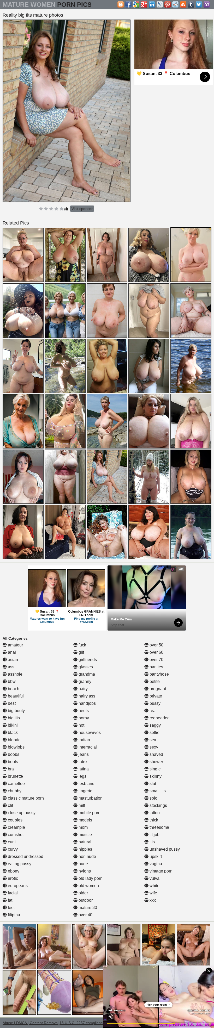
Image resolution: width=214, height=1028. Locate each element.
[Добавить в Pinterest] (167, 4)
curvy (12, 849)
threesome (158, 827)
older (83, 893)
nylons (84, 871)
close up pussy (21, 813)
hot (81, 725)
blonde (14, 740)
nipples (85, 849)
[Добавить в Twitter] (199, 4)
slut (152, 783)
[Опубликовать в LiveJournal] (160, 4)
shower (155, 761)
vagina (155, 864)
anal (11, 652)
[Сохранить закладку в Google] (136, 4)
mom (83, 827)
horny (83, 718)
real (152, 710)
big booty (16, 710)
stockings (157, 805)
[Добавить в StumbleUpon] (183, 4)
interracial (87, 747)
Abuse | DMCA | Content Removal (30, 1023)
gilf (81, 652)
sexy (153, 747)
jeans (83, 754)
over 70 (155, 659)
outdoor (85, 900)
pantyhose (158, 674)
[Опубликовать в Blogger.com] (120, 4)
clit (10, 805)
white (153, 885)
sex (152, 740)
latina (83, 769)
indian (84, 740)
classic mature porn (25, 798)
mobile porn (89, 813)
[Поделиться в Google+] (144, 4)
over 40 (85, 915)
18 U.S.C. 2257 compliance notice (88, 1023)
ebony (13, 871)
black (12, 732)
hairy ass (86, 696)
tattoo (154, 813)
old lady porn (90, 878)
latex (82, 761)
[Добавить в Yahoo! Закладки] (207, 4)
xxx (152, 900)
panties (155, 667)
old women (88, 885)
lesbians (86, 783)
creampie (16, 827)
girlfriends (87, 659)
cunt (11, 842)
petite (154, 681)
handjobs (87, 703)
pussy (154, 703)
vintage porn (160, 871)
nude (83, 864)
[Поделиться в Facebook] (128, 4)
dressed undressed (25, 856)
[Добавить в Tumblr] (191, 4)
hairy (83, 689)
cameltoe (16, 783)
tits (151, 842)
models (85, 820)
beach (13, 689)
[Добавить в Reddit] (175, 4)
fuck (82, 645)
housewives (89, 732)
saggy (154, 725)
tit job (153, 834)
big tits (13, 718)
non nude (87, 856)
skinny (155, 776)
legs (82, 776)
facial (12, 893)
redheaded (159, 718)
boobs (13, 754)
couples (14, 820)
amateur (15, 645)
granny (84, 681)
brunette (15, 776)
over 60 (155, 652)
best (11, 703)
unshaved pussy (164, 849)
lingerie (85, 791)
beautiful (15, 696)
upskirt (155, 856)
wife (152, 893)
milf (81, 805)
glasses (85, 667)
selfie (153, 732)
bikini (12, 725)
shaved (155, 754)
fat (9, 900)
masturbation (90, 798)
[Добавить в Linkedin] (152, 4)
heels (83, 710)
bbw (11, 681)
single (154, 769)
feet (11, 907)
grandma (86, 674)
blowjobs (16, 747)
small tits (157, 791)
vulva (153, 878)
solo (152, 798)
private (155, 696)
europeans (17, 885)
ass (10, 667)
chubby (14, 791)
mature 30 (87, 907)
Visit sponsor (82, 209)
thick (153, 820)
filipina (13, 915)
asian (12, 659)
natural (84, 842)
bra (10, 769)
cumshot (15, 834)
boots (12, 761)
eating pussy (19, 864)
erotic (12, 878)
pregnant (157, 689)
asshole (14, 674)
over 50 (155, 645)
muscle (85, 834)
